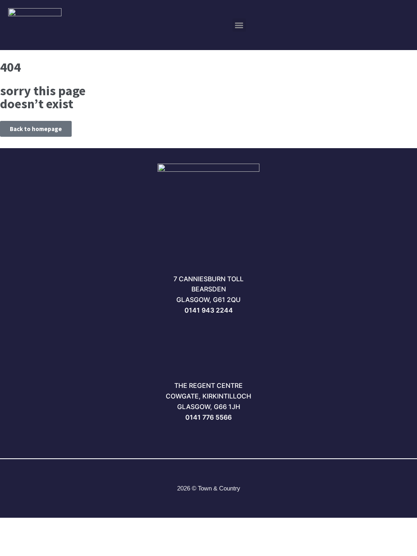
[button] (239, 25)
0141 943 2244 (208, 310)
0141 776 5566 (208, 417)
